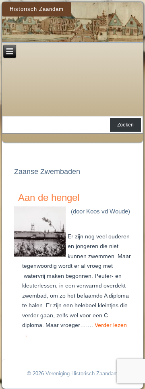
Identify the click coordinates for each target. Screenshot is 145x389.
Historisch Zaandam (37, 9)
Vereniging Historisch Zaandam (82, 373)
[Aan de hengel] (41, 258)
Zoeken (125, 125)
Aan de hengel (48, 197)
